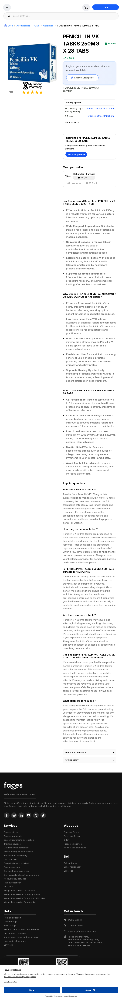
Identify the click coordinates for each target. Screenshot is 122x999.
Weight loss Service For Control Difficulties (24, 898)
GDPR (66, 840)
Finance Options (12, 867)
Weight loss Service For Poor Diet (20, 902)
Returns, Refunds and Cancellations (21, 929)
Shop (10, 25)
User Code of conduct (15, 941)
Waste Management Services (18, 851)
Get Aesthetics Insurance (16, 871)
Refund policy (71, 760)
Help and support (12, 917)
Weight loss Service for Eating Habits (22, 894)
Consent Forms (71, 832)
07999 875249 (75, 925)
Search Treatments (13, 836)
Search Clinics (11, 832)
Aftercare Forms (72, 836)
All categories (23, 25)
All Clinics (8, 886)
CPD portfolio (10, 859)
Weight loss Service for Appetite (19, 890)
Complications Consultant (16, 863)
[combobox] (64, 16)
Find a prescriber (12, 882)
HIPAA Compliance (73, 844)
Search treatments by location (19, 840)
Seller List (68, 871)
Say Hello (8, 945)
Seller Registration (72, 867)
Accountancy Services (15, 878)
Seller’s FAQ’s (10, 925)
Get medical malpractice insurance (21, 875)
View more (71, 122)
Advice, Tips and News (75, 847)
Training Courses (12, 844)
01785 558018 (75, 920)
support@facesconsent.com (82, 931)
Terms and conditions (75, 752)
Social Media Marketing (15, 855)
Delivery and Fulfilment (15, 933)
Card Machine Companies (17, 847)
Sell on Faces (70, 863)
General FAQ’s (10, 921)
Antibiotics (48, 25)
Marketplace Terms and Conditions (21, 937)
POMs (36, 25)
